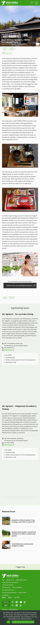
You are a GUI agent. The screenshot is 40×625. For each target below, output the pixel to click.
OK (8, 622)
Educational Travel (8, 590)
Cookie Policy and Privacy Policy (23, 622)
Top (3, 580)
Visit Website (8, 350)
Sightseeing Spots (21, 580)
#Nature (12, 49)
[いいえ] (37, 618)
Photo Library (6, 587)
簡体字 (10, 597)
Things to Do (10, 580)
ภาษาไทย (16, 597)
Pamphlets (5, 595)
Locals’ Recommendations (10, 582)
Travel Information (8, 585)
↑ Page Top (20, 567)
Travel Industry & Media (9, 592)
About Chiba (22, 592)
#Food (4, 49)
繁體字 (4, 597)
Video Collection (17, 587)
